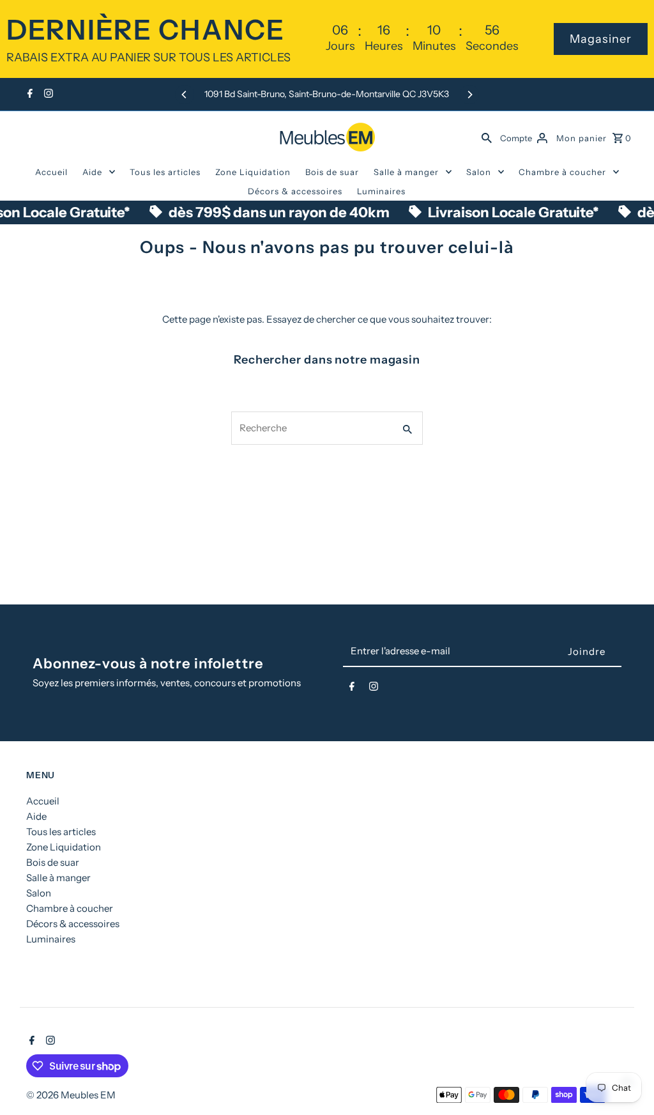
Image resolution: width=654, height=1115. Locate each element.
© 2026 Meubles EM (71, 1095)
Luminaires (381, 191)
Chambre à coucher (562, 172)
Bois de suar (332, 172)
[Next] (469, 94)
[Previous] (184, 94)
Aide (92, 172)
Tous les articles (165, 172)
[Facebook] (28, 94)
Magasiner (601, 39)
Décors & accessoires (295, 191)
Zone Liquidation (253, 172)
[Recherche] (486, 137)
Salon (478, 172)
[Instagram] (47, 94)
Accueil (51, 172)
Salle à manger (406, 172)
